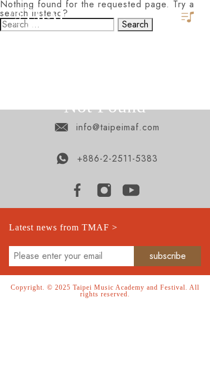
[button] (189, 17)
